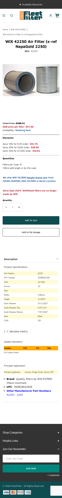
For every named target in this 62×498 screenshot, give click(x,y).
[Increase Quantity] (19, 207)
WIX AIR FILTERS (18, 29)
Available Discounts (32, 4)
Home (5, 29)
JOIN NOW (31, 468)
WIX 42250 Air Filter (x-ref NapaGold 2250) (22, 34)
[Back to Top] (52, 477)
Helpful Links (10, 440)
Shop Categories (12, 432)
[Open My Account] (50, 15)
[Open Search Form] (12, 15)
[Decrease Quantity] (6, 207)
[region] (31, 113)
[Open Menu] (4, 15)
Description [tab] (11, 259)
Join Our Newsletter (14, 449)
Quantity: (8, 200)
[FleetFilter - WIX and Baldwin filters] (31, 15)
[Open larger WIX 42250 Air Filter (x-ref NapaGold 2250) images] (31, 80)
